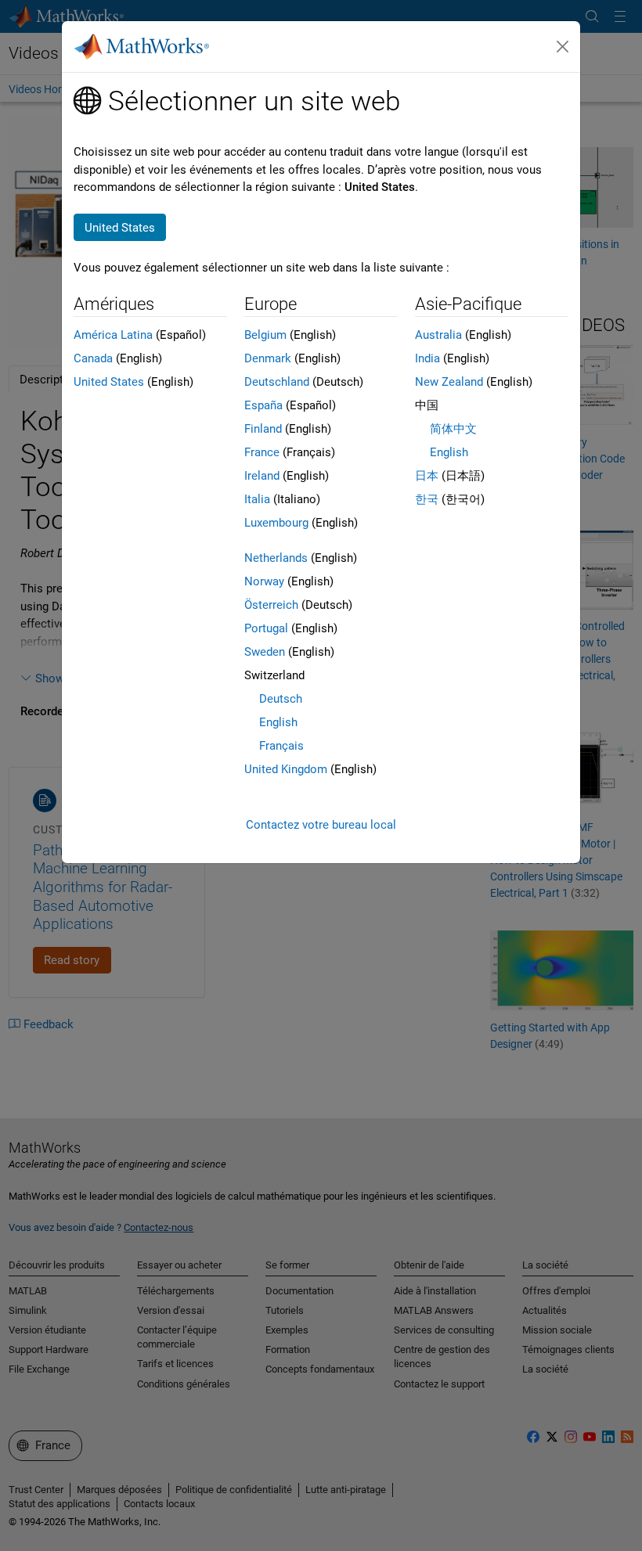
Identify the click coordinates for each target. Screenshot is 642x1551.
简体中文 (453, 429)
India (427, 358)
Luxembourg (276, 523)
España (263, 405)
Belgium (265, 335)
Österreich (271, 605)
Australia (438, 335)
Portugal (266, 628)
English (278, 722)
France (262, 452)
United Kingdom (285, 769)
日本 (426, 476)
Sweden (264, 652)
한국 (426, 499)
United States (109, 382)
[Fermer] (563, 47)
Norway (264, 581)
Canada (93, 358)
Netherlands (276, 558)
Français (281, 746)
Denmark (267, 358)
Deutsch (280, 699)
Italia (257, 499)
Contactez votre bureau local (321, 825)
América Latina (113, 335)
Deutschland (276, 382)
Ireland (262, 476)
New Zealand (449, 382)
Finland (263, 429)
